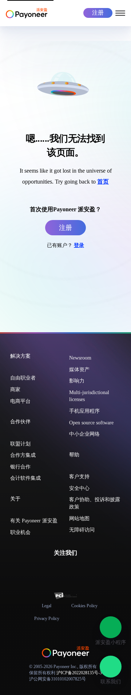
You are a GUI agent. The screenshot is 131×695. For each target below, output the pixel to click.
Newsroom (80, 358)
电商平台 (20, 401)
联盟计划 (20, 444)
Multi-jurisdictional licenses (89, 396)
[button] (111, 627)
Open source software (91, 422)
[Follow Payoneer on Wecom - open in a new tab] (59, 569)
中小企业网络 (84, 434)
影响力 (76, 381)
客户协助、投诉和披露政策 (94, 503)
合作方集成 (23, 455)
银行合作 (20, 467)
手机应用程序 (84, 411)
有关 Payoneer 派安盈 (33, 520)
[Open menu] (120, 12)
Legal (46, 605)
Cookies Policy (84, 605)
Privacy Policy (46, 618)
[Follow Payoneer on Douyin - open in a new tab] (71, 569)
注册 (98, 12)
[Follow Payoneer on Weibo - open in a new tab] (83, 569)
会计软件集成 (25, 478)
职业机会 (20, 532)
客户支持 (79, 476)
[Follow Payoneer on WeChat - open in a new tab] (48, 569)
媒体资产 (79, 369)
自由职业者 (23, 378)
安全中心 (79, 488)
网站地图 (79, 518)
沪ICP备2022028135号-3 (79, 672)
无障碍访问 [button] (82, 530)
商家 (15, 389)
